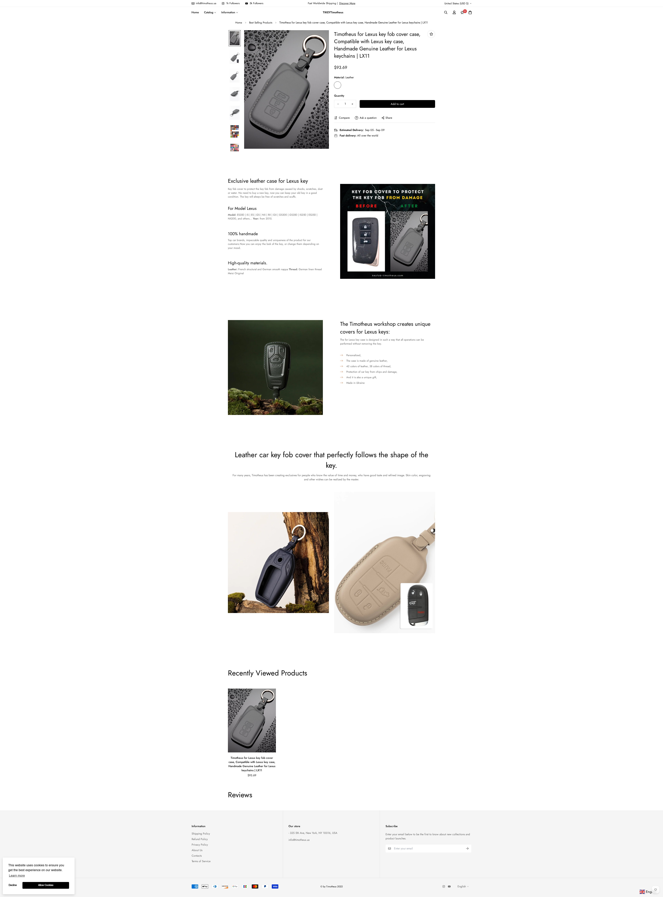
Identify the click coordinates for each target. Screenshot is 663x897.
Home (238, 22)
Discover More (347, 3)
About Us (197, 850)
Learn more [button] (17, 875)
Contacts (197, 856)
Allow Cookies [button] (45, 885)
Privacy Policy (200, 845)
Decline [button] (13, 885)
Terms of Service (201, 861)
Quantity (339, 96)
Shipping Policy (201, 834)
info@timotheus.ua (299, 840)
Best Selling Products (260, 22)
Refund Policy (200, 839)
